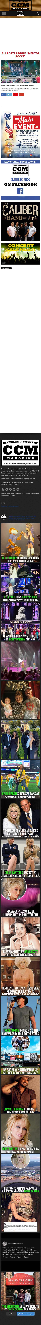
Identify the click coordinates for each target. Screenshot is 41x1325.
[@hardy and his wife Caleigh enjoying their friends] (20, 739)
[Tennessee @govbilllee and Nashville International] (20, 818)
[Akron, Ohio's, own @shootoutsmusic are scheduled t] (20, 1291)
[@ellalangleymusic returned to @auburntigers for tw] (20, 542)
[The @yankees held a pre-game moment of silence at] (20, 1055)
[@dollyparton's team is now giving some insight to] (20, 1133)
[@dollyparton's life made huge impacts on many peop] (20, 1252)
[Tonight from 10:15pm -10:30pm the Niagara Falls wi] (20, 897)
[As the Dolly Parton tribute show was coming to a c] (20, 582)
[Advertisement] (20, 34)
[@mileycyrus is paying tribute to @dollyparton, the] (20, 1212)
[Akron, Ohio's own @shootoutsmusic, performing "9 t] (20, 661)
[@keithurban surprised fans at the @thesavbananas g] (20, 779)
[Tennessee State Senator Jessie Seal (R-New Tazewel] (20, 976)
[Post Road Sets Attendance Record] (20, 83)
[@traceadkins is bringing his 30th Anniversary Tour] (20, 1015)
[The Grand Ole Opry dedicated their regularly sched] (20, 621)
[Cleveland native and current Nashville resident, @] (20, 936)
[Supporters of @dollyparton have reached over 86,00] (20, 1173)
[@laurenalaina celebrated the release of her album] (20, 700)
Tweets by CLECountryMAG (9, 506)
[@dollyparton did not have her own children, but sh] (20, 858)
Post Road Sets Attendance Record (17, 85)
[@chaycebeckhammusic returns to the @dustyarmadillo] (20, 1094)
